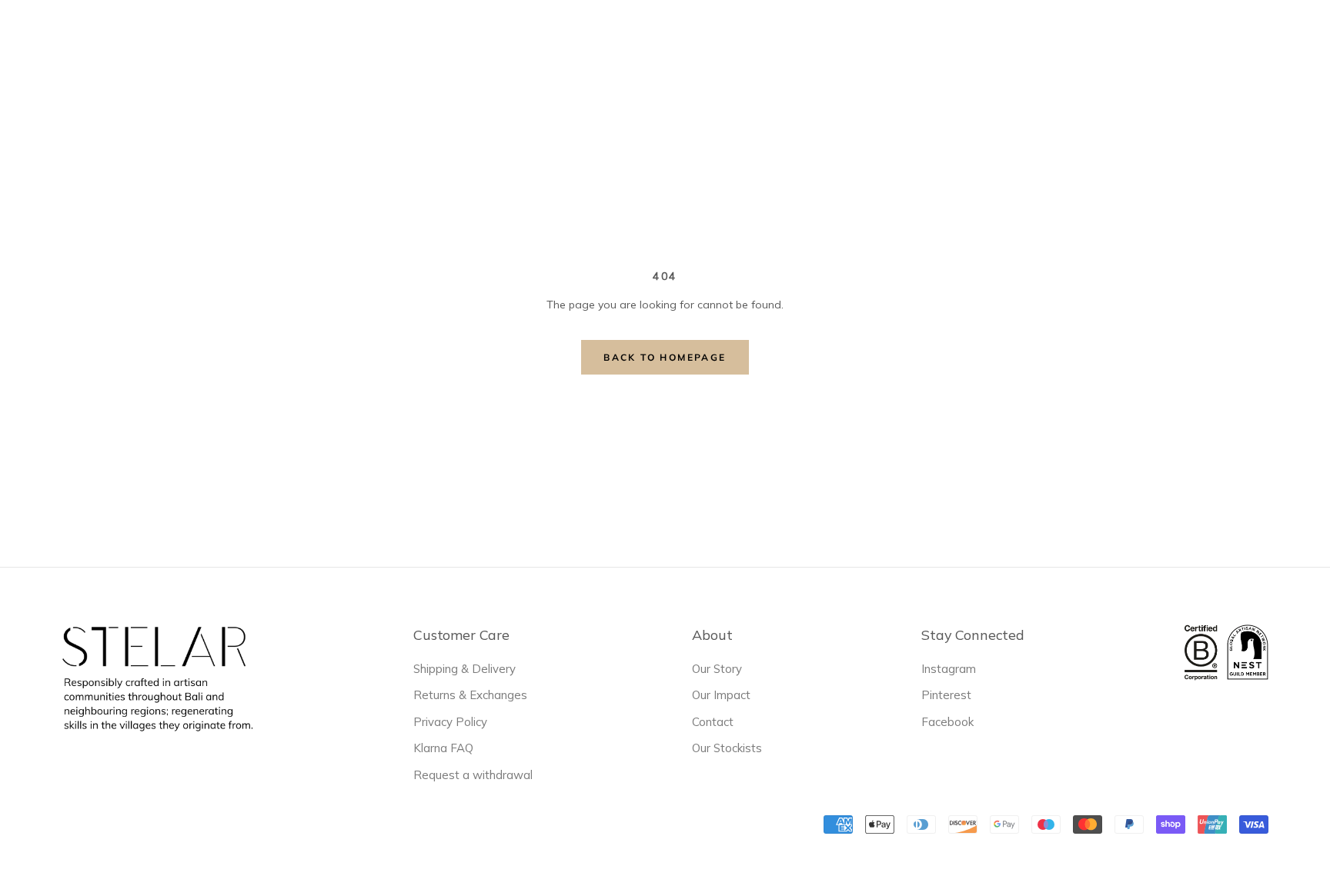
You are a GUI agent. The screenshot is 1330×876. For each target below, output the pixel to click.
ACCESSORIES (665, 37)
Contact (713, 721)
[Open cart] (1297, 37)
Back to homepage (664, 357)
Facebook (947, 721)
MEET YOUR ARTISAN (794, 39)
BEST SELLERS (499, 39)
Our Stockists (727, 748)
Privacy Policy (450, 721)
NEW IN (409, 39)
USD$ (1029, 38)
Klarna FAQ (443, 748)
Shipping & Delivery (464, 668)
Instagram (948, 668)
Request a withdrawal (473, 775)
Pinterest (946, 695)
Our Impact (721, 695)
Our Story (717, 668)
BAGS (583, 37)
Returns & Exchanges (470, 695)
